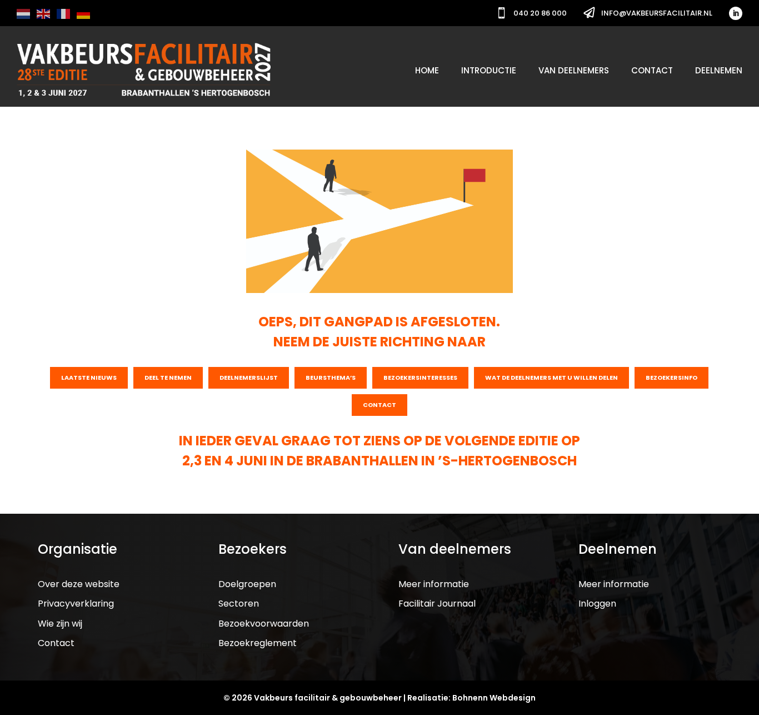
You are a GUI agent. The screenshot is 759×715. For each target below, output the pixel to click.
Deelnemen (718, 70)
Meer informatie (433, 584)
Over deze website (78, 584)
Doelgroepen (247, 584)
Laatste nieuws (89, 377)
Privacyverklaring (76, 603)
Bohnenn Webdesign (494, 697)
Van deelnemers (573, 70)
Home (427, 70)
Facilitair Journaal (437, 603)
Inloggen (597, 603)
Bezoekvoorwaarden (263, 623)
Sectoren (238, 603)
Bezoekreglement (257, 643)
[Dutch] (24, 13)
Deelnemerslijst (248, 377)
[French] (64, 13)
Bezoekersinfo (671, 377)
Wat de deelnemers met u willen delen (551, 377)
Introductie (488, 70)
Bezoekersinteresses (420, 377)
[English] (44, 13)
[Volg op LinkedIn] (735, 13)
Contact (652, 70)
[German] (84, 13)
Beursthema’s (331, 377)
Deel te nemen (168, 377)
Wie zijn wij (60, 623)
